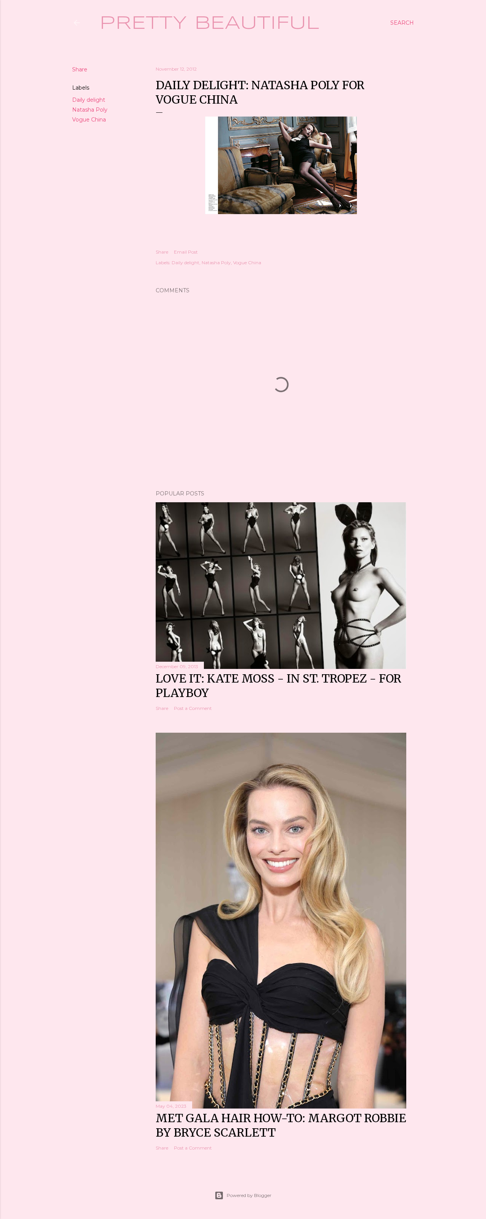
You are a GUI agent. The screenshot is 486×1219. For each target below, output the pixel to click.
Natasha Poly (89, 109)
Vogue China (89, 119)
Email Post (186, 252)
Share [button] (79, 69)
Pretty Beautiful (209, 23)
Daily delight (88, 99)
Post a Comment (193, 708)
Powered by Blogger (249, 1195)
